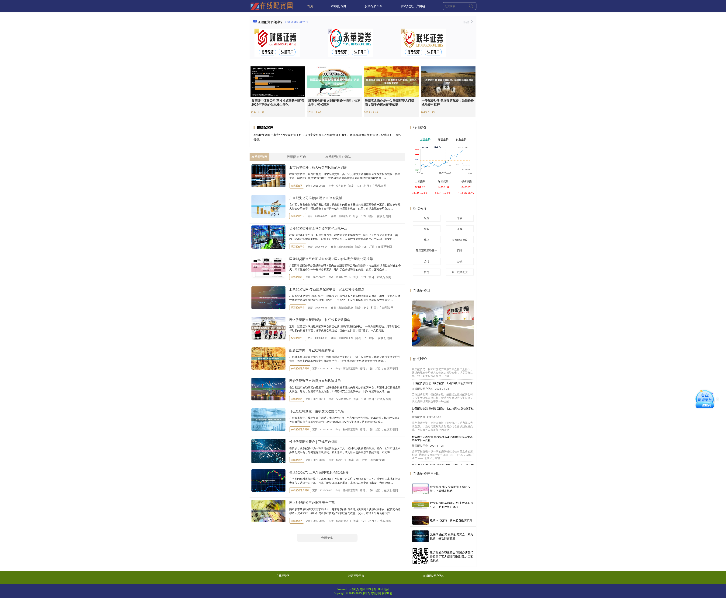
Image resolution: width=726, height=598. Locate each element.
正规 (459, 229)
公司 (426, 261)
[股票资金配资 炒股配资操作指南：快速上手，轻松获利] (334, 81)
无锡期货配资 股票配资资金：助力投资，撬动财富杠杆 (451, 536)
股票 (426, 229)
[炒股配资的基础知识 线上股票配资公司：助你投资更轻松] (420, 505)
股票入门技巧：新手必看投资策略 (451, 520)
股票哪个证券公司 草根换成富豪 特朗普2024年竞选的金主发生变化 (277, 102)
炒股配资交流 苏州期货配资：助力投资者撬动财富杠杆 (443, 392)
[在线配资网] (272, 6)
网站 (459, 250)
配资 (426, 218)
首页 (310, 6)
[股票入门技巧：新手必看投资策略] (420, 520)
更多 (466, 22)
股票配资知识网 (371, 593)
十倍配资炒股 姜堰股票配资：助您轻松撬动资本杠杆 (448, 102)
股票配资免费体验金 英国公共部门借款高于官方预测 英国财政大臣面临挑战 (451, 556)
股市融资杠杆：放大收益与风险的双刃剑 (318, 167)
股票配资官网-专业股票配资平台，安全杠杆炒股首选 (326, 289)
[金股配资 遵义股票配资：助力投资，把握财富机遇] (420, 489)
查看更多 (327, 538)
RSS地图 (370, 589)
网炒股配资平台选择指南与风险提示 (315, 380)
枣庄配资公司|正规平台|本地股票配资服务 (319, 472)
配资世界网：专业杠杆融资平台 (311, 350)
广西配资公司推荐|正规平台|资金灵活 (315, 197)
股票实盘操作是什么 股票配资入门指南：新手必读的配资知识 (389, 102)
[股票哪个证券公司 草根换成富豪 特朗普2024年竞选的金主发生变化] (278, 81)
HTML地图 (383, 589)
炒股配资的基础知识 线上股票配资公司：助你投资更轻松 (451, 505)
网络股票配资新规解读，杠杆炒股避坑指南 (319, 319)
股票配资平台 (374, 6)
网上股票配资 (460, 272)
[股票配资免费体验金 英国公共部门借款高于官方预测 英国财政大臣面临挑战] (420, 556)
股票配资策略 (460, 239)
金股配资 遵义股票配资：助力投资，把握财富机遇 (450, 489)
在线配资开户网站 (413, 6)
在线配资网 (338, 6)
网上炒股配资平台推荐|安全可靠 (312, 502)
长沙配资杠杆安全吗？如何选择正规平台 (318, 228)
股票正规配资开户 (426, 250)
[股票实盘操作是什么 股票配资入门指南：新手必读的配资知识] (391, 81)
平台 (459, 218)
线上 (426, 239)
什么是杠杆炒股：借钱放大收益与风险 (316, 411)
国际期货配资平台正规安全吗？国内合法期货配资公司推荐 (331, 258)
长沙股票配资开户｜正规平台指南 (313, 441)
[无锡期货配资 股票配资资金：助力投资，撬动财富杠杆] (420, 536)
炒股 (459, 261)
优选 (426, 272)
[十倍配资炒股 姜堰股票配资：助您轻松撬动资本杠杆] (448, 81)
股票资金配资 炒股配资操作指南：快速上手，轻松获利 (334, 102)
